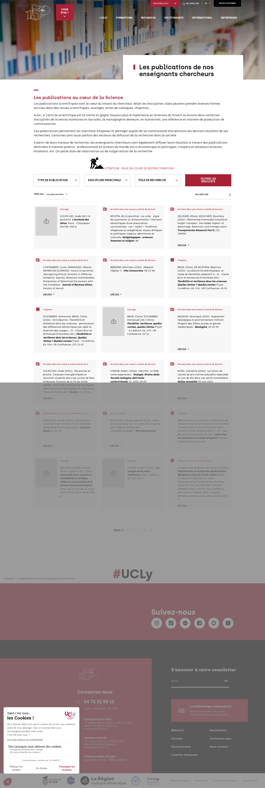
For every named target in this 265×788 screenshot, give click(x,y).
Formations (124, 17)
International (202, 17)
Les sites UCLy (161, 3)
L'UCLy (103, 17)
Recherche (148, 17)
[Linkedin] (185, 623)
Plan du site (201, 780)
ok (226, 680)
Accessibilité (250, 780)
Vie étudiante (174, 17)
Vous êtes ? (65, 11)
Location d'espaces (184, 754)
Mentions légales (180, 780)
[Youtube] (213, 623)
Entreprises (229, 17)
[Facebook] (199, 623)
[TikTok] (170, 623)
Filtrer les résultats (208, 180)
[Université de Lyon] (52, 783)
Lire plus (182, 245)
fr (206, 3)
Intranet (177, 738)
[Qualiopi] (153, 783)
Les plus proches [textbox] (55, 194)
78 (144, 530)
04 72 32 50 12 (99, 701)
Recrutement (218, 730)
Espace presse (181, 746)
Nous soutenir (227, 3)
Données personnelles (225, 780)
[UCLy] (38, 12)
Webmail (177, 730)
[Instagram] (156, 623)
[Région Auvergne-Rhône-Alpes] (103, 783)
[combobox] (57, 180)
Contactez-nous (220, 738)
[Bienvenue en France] (136, 783)
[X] (228, 623)
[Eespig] (71, 783)
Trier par (39, 194)
